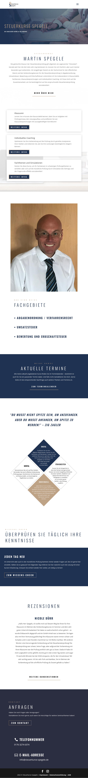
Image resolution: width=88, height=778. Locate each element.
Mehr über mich (44, 93)
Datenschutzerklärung (58, 775)
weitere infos (19, 127)
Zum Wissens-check (20, 575)
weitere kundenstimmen (44, 677)
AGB (69, 775)
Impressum (43, 775)
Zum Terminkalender (44, 386)
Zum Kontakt (20, 722)
